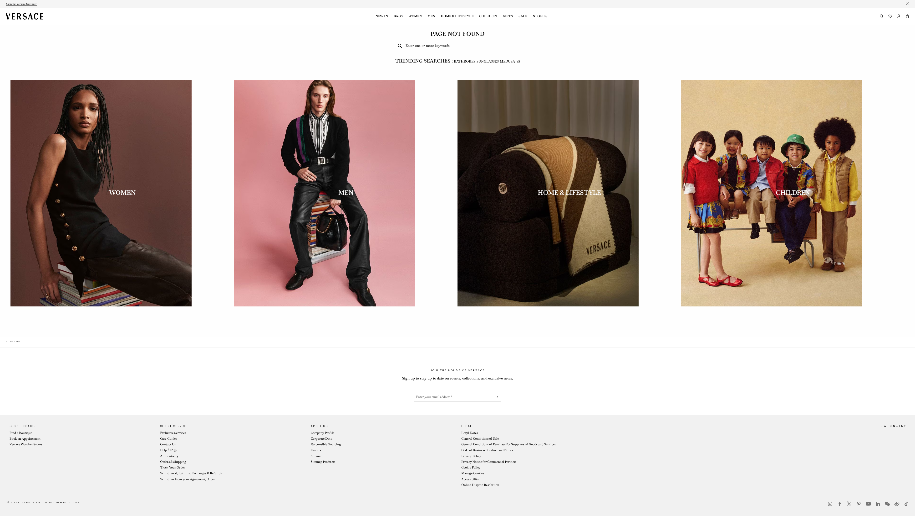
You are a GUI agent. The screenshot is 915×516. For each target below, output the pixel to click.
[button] (907, 16)
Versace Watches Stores (26, 444)
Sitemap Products (323, 462)
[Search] (882, 16)
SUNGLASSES (488, 61)
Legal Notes (469, 433)
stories (540, 16)
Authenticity (169, 456)
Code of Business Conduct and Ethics (487, 450)
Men (431, 16)
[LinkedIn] (878, 504)
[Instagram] (830, 504)
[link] (13, 341)
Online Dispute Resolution (480, 485)
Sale (522, 16)
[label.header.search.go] (401, 46)
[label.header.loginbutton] (899, 16)
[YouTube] (868, 504)
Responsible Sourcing (326, 444)
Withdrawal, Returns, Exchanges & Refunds (191, 473)
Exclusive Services (173, 433)
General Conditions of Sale (480, 439)
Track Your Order (172, 467)
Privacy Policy (471, 456)
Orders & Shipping (173, 462)
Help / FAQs (168, 450)
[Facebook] (840, 504)
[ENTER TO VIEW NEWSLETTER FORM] (497, 397)
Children (488, 16)
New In (382, 16)
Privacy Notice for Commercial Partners (489, 462)
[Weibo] (897, 504)
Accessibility (470, 479)
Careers (316, 450)
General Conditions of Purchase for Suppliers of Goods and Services (508, 444)
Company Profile (322, 433)
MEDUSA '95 (510, 61)
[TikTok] (906, 504)
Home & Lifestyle (457, 16)
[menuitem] (382, 16)
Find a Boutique (21, 433)
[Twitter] (849, 504)
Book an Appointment (25, 439)
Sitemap (316, 456)
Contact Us (168, 444)
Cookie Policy (471, 467)
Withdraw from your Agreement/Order (187, 479)
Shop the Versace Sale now (21, 3)
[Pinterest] (859, 504)
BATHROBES (464, 61)
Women (415, 16)
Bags (398, 16)
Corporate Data (321, 439)
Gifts (508, 16)
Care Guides (168, 439)
